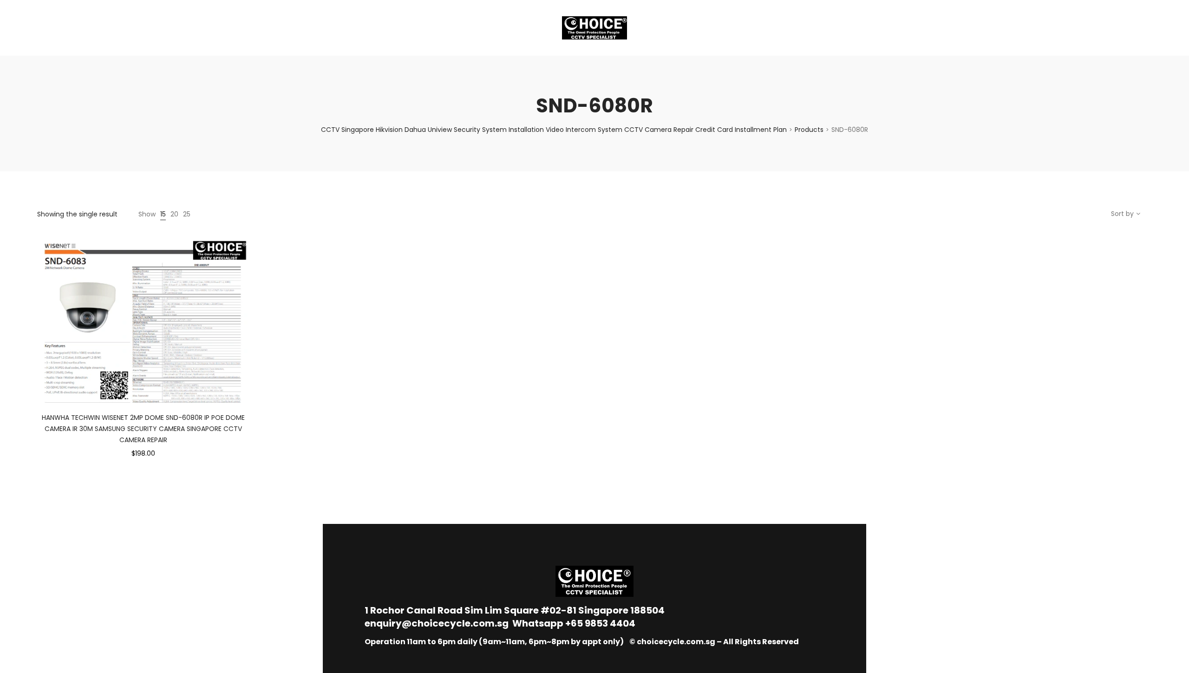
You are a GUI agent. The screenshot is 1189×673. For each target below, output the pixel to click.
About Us (63, 28)
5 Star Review (184, 28)
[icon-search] (1147, 28)
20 (174, 214)
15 (163, 214)
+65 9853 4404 (600, 623)
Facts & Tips (120, 28)
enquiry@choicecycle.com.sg (437, 623)
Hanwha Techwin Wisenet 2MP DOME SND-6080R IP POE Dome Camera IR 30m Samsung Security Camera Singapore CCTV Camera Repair (143, 428)
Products (809, 129)
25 (186, 214)
